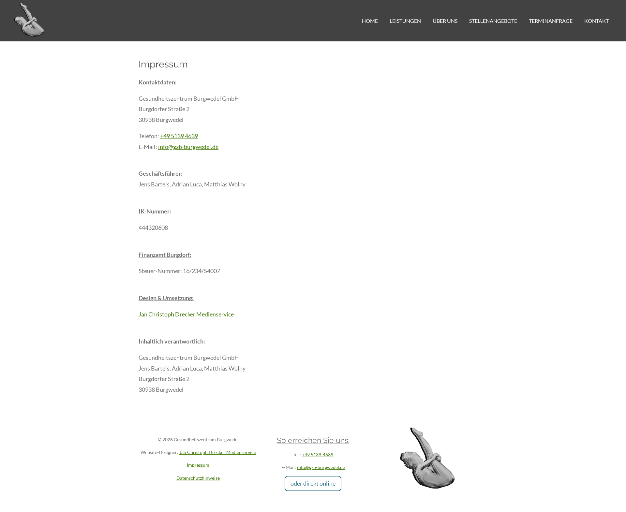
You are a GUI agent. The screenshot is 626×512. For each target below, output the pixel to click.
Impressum (198, 465)
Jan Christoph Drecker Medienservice (186, 314)
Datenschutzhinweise (198, 478)
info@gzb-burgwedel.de (188, 146)
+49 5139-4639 (317, 454)
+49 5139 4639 (179, 135)
